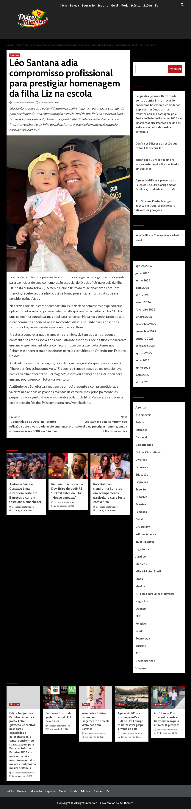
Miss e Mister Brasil (148, 571)
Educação (88, 5)
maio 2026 (142, 287)
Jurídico (140, 556)
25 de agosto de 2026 (94, 737)
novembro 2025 (145, 331)
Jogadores (142, 549)
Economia (141, 467)
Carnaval (141, 437)
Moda (124, 5)
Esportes (141, 496)
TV (156, 5)
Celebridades (144, 444)
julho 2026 (142, 273)
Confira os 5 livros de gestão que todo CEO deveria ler (156, 146)
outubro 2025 (144, 338)
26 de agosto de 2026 (22, 776)
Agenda (140, 407)
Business (141, 429)
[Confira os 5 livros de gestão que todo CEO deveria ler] (59, 697)
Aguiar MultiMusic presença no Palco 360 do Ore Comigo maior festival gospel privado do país (155, 185)
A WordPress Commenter (152, 235)
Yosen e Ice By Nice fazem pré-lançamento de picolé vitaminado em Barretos (157, 164)
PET (138, 616)
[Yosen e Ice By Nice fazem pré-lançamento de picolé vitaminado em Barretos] (95, 697)
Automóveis (143, 415)
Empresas (141, 482)
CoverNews (107, 803)
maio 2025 (142, 374)
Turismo (140, 645)
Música (135, 5)
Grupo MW (142, 526)
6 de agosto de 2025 (49, 102)
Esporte (103, 5)
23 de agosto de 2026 (22, 510)
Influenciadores (145, 534)
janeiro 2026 (143, 316)
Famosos (14, 55)
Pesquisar (142, 54)
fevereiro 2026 (145, 309)
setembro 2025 (145, 345)
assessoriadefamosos (23, 102)
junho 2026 (142, 280)
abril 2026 (141, 295)
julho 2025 (142, 360)
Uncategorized (145, 660)
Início (63, 5)
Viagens (140, 668)
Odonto (140, 608)
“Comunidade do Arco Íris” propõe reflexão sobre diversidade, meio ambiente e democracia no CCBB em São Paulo (38, 424)
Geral (114, 5)
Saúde (147, 5)
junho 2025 (142, 367)
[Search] (182, 4)
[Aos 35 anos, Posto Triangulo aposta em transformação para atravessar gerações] (168, 697)
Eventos (140, 504)
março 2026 (143, 302)
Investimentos (144, 541)
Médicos (141, 564)
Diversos (141, 459)
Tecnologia (142, 638)
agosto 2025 (143, 353)
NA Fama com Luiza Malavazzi (154, 593)
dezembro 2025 (145, 324)
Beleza (74, 5)
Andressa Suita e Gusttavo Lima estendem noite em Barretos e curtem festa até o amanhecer (25, 493)
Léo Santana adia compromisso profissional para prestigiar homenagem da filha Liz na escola (98, 424)
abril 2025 (141, 382)
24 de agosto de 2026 (167, 733)
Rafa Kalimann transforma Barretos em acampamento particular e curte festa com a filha (109, 493)
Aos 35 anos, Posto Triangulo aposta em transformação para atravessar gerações (155, 205)
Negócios (141, 601)
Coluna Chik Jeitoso (148, 452)
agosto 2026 (143, 265)
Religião (140, 623)
